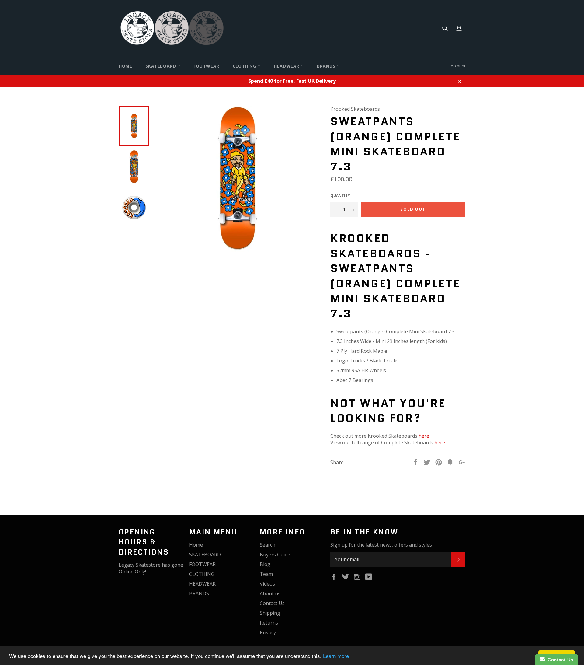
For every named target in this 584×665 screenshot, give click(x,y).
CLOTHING (245, 66)
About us (270, 593)
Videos (267, 583)
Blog (265, 564)
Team (266, 574)
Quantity (340, 195)
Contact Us (272, 603)
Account (458, 65)
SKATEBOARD (161, 66)
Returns (269, 622)
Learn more (336, 656)
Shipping (270, 613)
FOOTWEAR (206, 66)
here (424, 435)
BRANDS (327, 66)
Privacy (268, 632)
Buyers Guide (275, 554)
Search (267, 544)
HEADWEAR (287, 66)
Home (125, 66)
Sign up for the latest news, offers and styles (381, 544)
